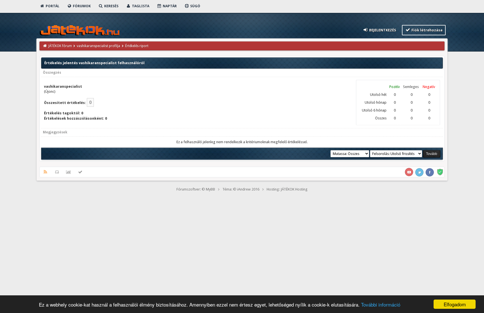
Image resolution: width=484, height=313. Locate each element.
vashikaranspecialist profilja (98, 46)
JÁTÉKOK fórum (60, 46)
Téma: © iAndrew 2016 (240, 189)
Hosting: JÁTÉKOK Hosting (287, 189)
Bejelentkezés (382, 30)
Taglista (140, 6)
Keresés (110, 6)
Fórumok (81, 6)
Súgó (194, 6)
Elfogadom (455, 304)
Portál (52, 6)
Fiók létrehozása (427, 30)
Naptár (169, 6)
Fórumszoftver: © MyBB (195, 189)
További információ (380, 304)
